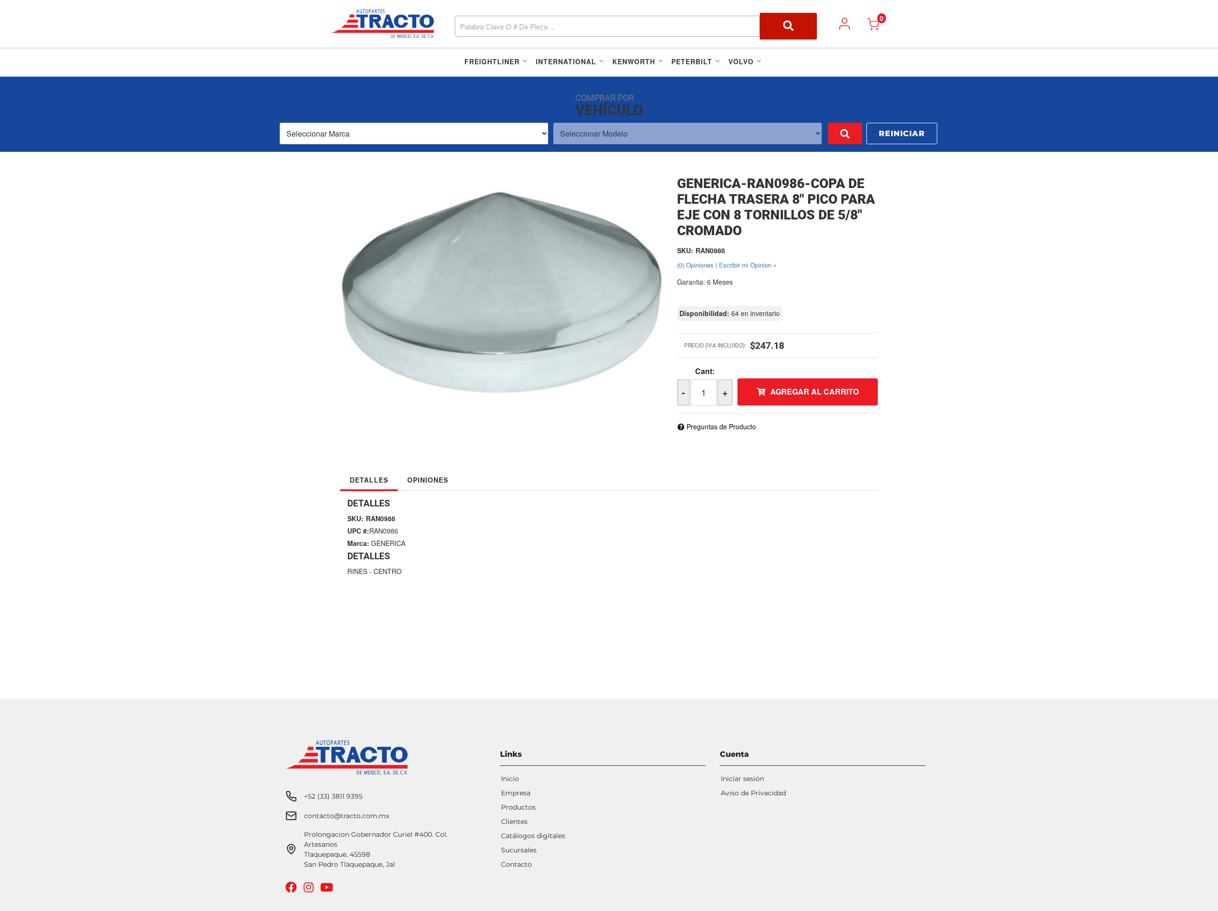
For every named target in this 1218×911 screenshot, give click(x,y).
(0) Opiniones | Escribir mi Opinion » (726, 264)
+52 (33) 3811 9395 (333, 796)
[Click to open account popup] (844, 24)
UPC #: (358, 530)
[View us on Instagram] (310, 889)
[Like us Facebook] (292, 889)
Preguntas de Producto (721, 426)
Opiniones (427, 480)
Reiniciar (902, 133)
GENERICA (388, 543)
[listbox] (414, 133)
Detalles (369, 480)
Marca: (358, 543)
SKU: (685, 250)
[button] (636, 26)
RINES (357, 571)
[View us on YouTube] (327, 889)
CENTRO (387, 571)
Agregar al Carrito (814, 391)
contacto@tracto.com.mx (346, 816)
